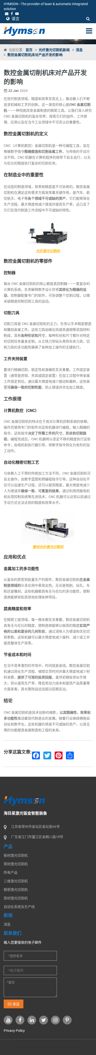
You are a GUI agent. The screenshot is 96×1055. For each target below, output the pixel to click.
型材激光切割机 (16, 898)
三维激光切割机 (16, 881)
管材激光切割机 (16, 864)
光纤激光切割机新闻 (54, 50)
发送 (16, 1004)
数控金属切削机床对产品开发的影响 (35, 55)
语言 (15, 18)
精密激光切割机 (16, 890)
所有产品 (10, 872)
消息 (79, 50)
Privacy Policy (14, 1031)
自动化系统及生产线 (19, 907)
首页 (29, 50)
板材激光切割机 (16, 855)
